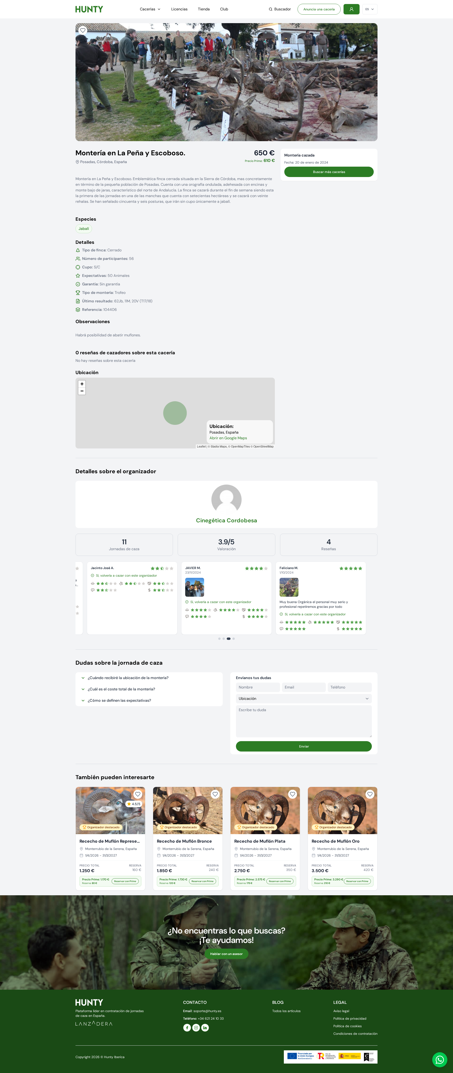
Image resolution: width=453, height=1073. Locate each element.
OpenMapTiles (240, 446)
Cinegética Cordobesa (226, 520)
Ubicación (87, 372)
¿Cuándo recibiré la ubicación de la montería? (128, 677)
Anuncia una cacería (319, 9)
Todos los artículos (286, 1011)
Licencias (179, 9)
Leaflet (201, 446)
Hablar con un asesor (226, 954)
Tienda (204, 9)
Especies (86, 219)
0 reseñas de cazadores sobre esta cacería (125, 353)
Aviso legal (341, 1011)
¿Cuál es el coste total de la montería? (121, 689)
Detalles (85, 242)
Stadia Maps (219, 446)
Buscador (282, 9)
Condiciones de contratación (355, 1033)
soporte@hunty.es (207, 1011)
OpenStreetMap (263, 446)
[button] (81, 384)
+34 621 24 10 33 (211, 1018)
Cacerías (147, 9)
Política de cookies (347, 1026)
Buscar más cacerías (329, 172)
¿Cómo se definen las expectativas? (119, 700)
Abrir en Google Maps (228, 437)
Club (224, 9)
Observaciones (93, 321)
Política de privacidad (349, 1018)
